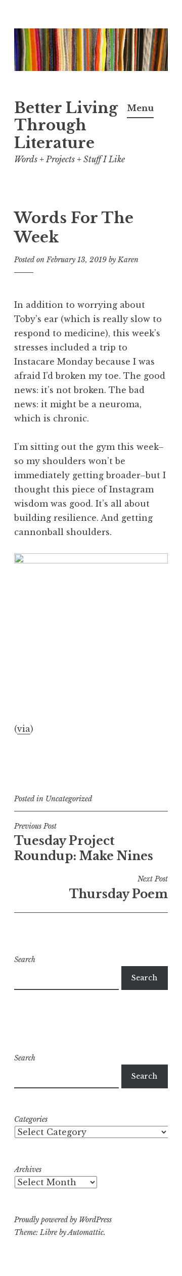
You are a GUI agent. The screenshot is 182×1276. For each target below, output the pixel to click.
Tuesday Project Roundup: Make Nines (83, 842)
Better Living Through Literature (66, 126)
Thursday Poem (118, 887)
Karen (128, 259)
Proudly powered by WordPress (63, 1219)
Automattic (86, 1232)
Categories (31, 1119)
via (23, 729)
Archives (27, 1169)
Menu (140, 108)
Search (24, 959)
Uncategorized (69, 798)
